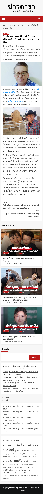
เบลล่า (25, 470)
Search (5, 349)
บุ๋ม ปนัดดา (26, 461)
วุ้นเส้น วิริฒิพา (24, 464)
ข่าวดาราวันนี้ (12, 445)
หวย (13, 467)
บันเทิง (18, 460)
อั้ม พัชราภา (18, 467)
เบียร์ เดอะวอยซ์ (8, 473)
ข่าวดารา (21, 6)
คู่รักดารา (18, 450)
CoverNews (32, 488)
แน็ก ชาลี (20, 475)
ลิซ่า (37, 461)
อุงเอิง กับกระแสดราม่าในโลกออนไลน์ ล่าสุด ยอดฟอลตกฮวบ (23, 213)
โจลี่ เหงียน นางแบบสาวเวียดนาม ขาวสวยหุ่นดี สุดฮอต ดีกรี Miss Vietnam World (21, 205)
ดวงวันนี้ (4, 400)
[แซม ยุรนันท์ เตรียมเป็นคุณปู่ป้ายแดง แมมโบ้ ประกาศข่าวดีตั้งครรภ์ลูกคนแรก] (21, 281)
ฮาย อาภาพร (33, 467)
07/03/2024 (21, 46)
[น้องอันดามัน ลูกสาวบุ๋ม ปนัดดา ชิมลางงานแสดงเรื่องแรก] (21, 320)
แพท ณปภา (27, 475)
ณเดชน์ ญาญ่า (32, 454)
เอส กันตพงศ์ (6, 475)
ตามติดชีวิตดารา (10, 46)
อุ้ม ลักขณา (26, 467)
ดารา (12, 456)
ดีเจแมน (31, 456)
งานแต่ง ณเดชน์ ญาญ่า (27, 450)
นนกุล (36, 457)
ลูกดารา (5, 464)
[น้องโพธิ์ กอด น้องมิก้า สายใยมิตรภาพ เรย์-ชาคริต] (21, 242)
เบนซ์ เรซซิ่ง (19, 470)
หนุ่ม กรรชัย (7, 467)
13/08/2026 (19, 303)
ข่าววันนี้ (8, 450)
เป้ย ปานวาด (17, 473)
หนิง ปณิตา (31, 464)
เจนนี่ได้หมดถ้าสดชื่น (9, 470)
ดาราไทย (18, 456)
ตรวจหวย (5, 397)
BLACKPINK (6, 441)
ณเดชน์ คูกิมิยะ (21, 454)
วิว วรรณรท (12, 464)
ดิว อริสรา (25, 457)
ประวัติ (33, 461)
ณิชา (14, 454)
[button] (3, 18)
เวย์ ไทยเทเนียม (32, 473)
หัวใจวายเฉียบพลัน (16, 101)
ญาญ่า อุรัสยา (7, 454)
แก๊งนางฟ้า (13, 476)
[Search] (39, 18)
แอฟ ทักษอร (35, 476)
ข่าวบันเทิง (30, 445)
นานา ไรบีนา (8, 461)
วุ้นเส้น (17, 464)
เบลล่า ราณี (31, 470)
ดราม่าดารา (6, 456)
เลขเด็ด (25, 473)
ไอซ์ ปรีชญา (6, 478)
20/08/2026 (19, 264)
